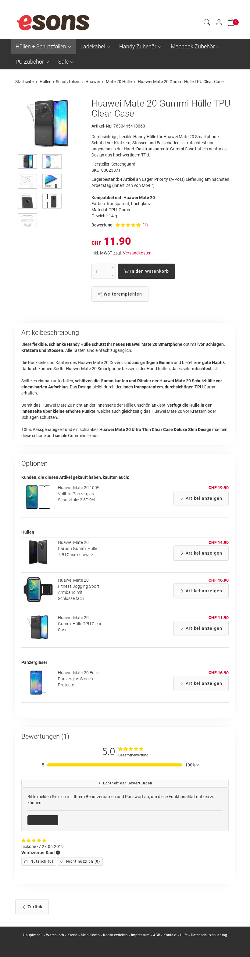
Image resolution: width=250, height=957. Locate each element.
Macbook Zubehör (193, 46)
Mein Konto (90, 935)
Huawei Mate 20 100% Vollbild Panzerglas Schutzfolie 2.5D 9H (79, 493)
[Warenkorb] (231, 23)
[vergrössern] (49, 123)
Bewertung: (102, 225)
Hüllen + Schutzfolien (41, 46)
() (41, 861)
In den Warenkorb (149, 271)
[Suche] (207, 23)
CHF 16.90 (219, 580)
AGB (156, 935)
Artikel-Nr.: (101, 126)
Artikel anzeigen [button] (203, 498)
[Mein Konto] (219, 23)
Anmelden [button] (45, 820)
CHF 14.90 (219, 542)
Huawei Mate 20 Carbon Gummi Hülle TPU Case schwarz (77, 548)
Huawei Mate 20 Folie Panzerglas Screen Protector (78, 678)
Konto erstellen (115, 935)
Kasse (72, 935)
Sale (63, 61)
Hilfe (184, 935)
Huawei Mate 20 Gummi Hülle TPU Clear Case (80, 623)
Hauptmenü (33, 935)
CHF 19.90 (219, 487)
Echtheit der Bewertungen (127, 783)
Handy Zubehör (137, 46)
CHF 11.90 (219, 617)
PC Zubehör (30, 61)
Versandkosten (137, 253)
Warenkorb (55, 935)
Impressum (140, 935)
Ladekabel (92, 46)
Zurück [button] (34, 906)
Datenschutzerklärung (209, 935)
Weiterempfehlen (122, 294)
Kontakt (170, 935)
